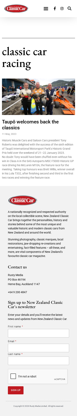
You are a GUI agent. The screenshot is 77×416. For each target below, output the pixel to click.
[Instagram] (62, 8)
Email (12, 341)
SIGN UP (16, 390)
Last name (15, 354)
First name (15, 326)
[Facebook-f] (54, 8)
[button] (46, 8)
